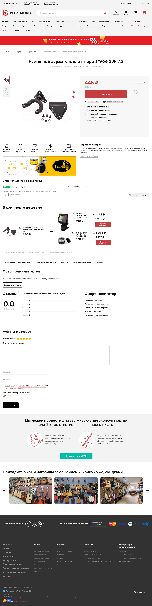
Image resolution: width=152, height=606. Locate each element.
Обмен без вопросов (127, 555)
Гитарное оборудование (23, 21)
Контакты (38, 572)
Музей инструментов (14, 572)
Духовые (64, 26)
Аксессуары (77, 26)
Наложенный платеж (65, 561)
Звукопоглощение (109, 26)
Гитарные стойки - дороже (96, 308)
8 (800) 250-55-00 (31, 4)
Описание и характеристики (17, 262)
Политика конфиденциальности (131, 558)
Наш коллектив (40, 555)
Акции (6, 548)
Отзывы (99, 262)
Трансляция (92, 26)
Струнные (137, 21)
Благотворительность (43, 568)
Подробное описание (89, 156)
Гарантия (122, 551)
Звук (93, 21)
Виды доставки (90, 551)
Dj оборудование (121, 21)
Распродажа (143, 26)
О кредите (61, 558)
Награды (37, 565)
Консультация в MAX (76, 456)
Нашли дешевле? (138, 83)
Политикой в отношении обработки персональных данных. (25, 387)
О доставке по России (92, 555)
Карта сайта (7, 594)
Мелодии (8, 556)
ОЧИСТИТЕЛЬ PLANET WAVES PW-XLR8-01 (82, 234)
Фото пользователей (82, 262)
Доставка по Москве (92, 558)
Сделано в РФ (128, 26)
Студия (5, 26)
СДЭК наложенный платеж (67, 565)
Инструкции (9, 560)
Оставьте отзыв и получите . (45, 293)
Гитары (5, 21)
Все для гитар (44, 21)
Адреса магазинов (41, 558)
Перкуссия (51, 26)
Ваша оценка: (9, 338)
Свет (15, 26)
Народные (37, 26)
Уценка (5, 30)
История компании (41, 551)
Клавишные (82, 21)
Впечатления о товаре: (14, 343)
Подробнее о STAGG (93, 300)
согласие (14, 385)
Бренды (16, 30)
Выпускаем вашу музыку (16, 568)
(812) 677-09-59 (51, 4)
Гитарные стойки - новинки (96, 315)
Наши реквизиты (125, 561)
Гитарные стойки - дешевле (97, 304)
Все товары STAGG (93, 311)
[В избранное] (136, 94)
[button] (4, 490)
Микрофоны (104, 21)
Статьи (27, 30)
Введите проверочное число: (17, 393)
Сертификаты (39, 561)
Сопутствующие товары (45, 262)
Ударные (25, 26)
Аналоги (64, 262)
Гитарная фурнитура (64, 21)
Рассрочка (61, 555)
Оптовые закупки (12, 564)
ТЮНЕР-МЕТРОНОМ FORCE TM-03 (81, 216)
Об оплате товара (64, 551)
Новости (7, 544)
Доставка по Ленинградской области (99, 561)
